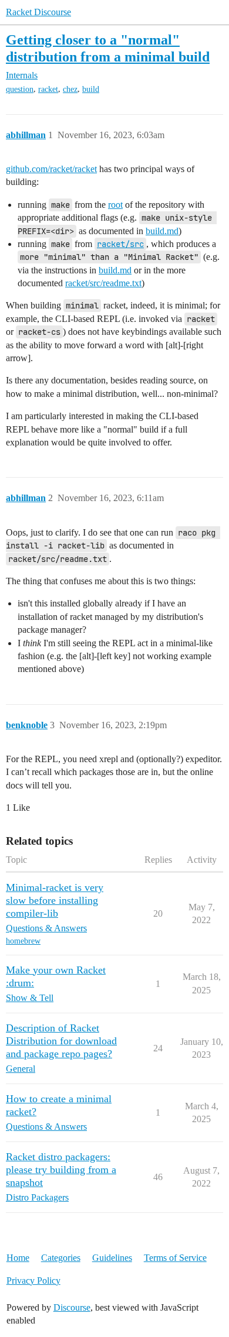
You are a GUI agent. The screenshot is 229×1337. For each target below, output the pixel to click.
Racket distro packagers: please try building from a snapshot (61, 1169)
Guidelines (112, 1258)
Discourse (71, 1307)
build (90, 89)
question (19, 89)
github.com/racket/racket (51, 169)
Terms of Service (175, 1258)
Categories (60, 1258)
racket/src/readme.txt (103, 283)
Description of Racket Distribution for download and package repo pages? (61, 1041)
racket (48, 89)
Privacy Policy (33, 1280)
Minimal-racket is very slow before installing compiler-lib (54, 900)
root (115, 205)
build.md (162, 231)
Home (17, 1258)
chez (70, 89)
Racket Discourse (38, 12)
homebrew (23, 941)
